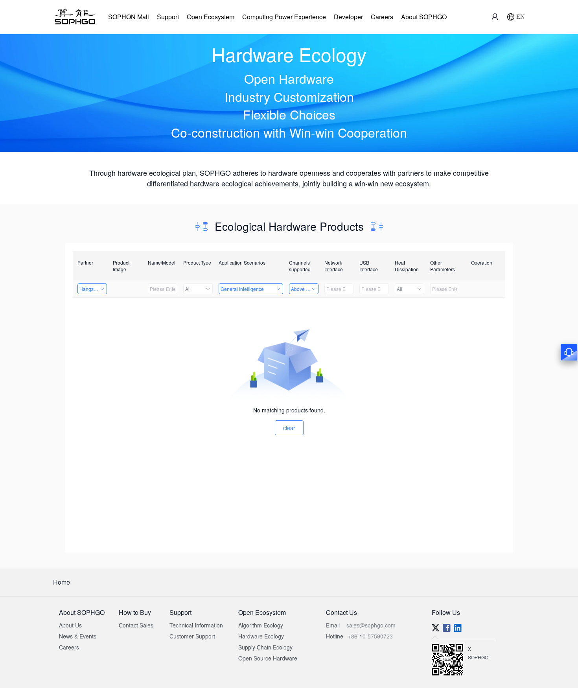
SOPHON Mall (128, 16)
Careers (382, 16)
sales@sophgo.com (371, 625)
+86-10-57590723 (370, 636)
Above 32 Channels (304, 288)
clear (289, 428)
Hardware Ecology (261, 636)
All (188, 288)
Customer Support (192, 636)
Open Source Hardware (267, 658)
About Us (70, 625)
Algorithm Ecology (260, 625)
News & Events (77, 636)
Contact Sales (136, 625)
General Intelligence (242, 288)
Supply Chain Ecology (265, 647)
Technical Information (196, 625)
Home (61, 582)
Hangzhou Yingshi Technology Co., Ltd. (93, 288)
